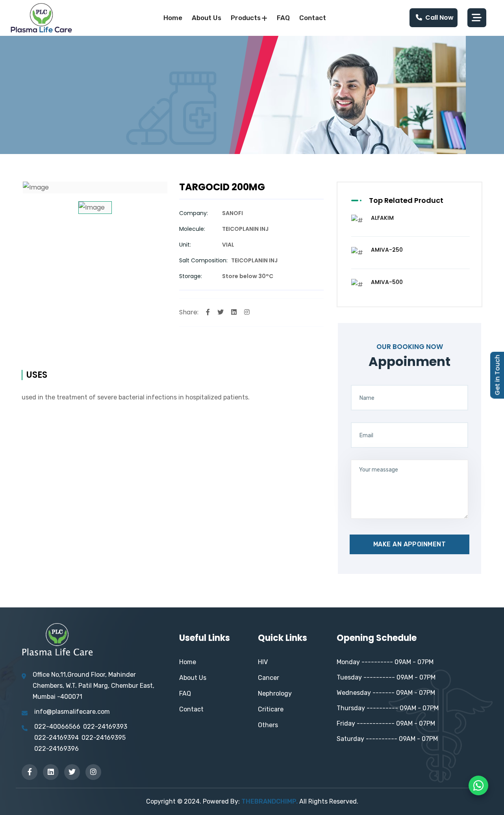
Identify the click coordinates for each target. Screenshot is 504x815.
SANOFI (232, 213)
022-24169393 (105, 726)
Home (172, 18)
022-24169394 (56, 737)
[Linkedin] (234, 312)
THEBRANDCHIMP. (269, 801)
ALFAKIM (382, 218)
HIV (263, 662)
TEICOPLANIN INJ (245, 229)
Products (246, 18)
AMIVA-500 (387, 282)
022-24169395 (104, 737)
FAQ (283, 18)
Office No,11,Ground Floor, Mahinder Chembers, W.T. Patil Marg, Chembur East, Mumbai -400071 (93, 685)
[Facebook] (208, 312)
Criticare (271, 709)
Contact (312, 18)
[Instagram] (247, 312)
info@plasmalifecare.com (72, 711)
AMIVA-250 (387, 250)
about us (206, 18)
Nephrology (275, 693)
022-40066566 (57, 726)
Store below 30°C (247, 276)
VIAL (228, 245)
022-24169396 (56, 748)
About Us (192, 677)
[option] (95, 187)
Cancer (268, 677)
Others (268, 725)
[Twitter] (220, 312)
